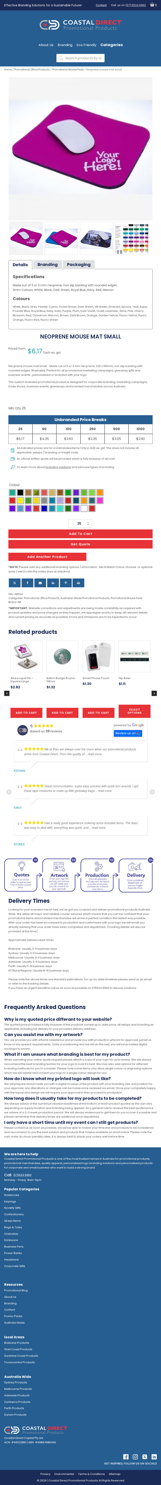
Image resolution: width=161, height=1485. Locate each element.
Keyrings (10, 1202)
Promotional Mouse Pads (68, 69)
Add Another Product (47, 556)
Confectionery (14, 1214)
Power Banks (13, 1253)
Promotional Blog (16, 1290)
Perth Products (14, 1408)
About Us (46, 45)
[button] (152, 5)
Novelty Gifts (12, 1208)
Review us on (126, 733)
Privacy (45, 1474)
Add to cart (80, 533)
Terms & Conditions (91, 1474)
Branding (65, 45)
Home (8, 69)
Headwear (11, 1260)
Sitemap (115, 1474)
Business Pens (13, 1247)
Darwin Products (15, 1415)
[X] (15, 582)
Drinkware (11, 1240)
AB (19, 602)
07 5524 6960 (22, 1175)
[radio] (12, 492)
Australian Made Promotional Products (85, 598)
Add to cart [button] (62, 713)
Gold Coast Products (18, 1349)
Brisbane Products (16, 1343)
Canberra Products (17, 1402)
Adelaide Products (17, 1395)
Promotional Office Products (32, 69)
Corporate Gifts (14, 1266)
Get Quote (80, 544)
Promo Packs (13, 1316)
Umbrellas (11, 1234)
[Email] (40, 582)
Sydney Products (15, 1382)
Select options (134, 711)
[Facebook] (27, 582)
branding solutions (58, 467)
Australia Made (14, 1323)
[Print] (78, 582)
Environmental (64, 1474)
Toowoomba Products (19, 1362)
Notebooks (11, 1195)
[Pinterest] (66, 582)
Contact (101, 5)
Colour (14, 484)
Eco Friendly (86, 45)
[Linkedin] (53, 582)
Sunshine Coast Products (21, 1356)
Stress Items (12, 1221)
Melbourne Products (18, 1389)
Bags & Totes (13, 1227)
